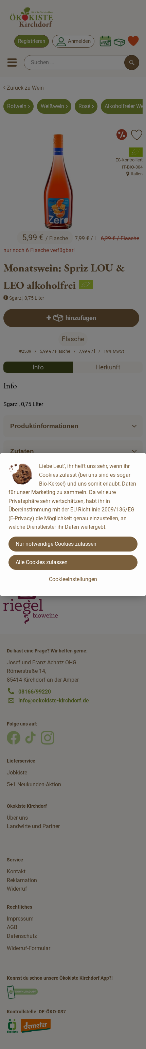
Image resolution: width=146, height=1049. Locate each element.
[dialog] (73, 524)
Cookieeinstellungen (73, 579)
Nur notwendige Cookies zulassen (56, 544)
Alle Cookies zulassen (42, 562)
